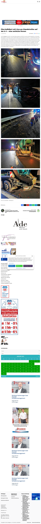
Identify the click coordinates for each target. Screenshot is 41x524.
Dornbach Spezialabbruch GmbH (6, 283)
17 (3, 368)
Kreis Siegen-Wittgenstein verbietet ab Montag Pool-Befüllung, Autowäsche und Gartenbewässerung (26, 503)
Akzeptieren (11, 265)
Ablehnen (18, 265)
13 (20, 366)
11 (9, 366)
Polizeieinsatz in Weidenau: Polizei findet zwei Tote (25, 507)
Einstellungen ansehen (28, 265)
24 (3, 371)
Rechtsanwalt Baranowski (5, 270)
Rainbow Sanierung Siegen (5, 281)
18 (9, 368)
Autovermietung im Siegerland (6, 274)
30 (37, 371)
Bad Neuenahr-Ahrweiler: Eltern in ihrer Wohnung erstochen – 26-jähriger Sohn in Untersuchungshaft (25, 510)
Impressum (13, 496)
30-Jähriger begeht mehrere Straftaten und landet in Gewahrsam (25, 519)
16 (37, 366)
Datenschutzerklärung (15, 498)
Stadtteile (21, 25)
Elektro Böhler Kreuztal (5, 268)
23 (37, 368)
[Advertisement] (20, 13)
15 (31, 366)
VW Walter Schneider (4, 265)
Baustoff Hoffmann (4, 271)
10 (3, 366)
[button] (32, 255)
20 (20, 368)
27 (20, 371)
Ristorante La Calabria (4, 280)
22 (31, 368)
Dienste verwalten (11, 263)
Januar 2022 (20, 356)
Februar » (37, 376)
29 (31, 371)
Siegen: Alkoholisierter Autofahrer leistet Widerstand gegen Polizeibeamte (25, 515)
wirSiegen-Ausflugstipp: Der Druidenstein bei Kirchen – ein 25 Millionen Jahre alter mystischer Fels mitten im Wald (26, 498)
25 (9, 371)
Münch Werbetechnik (4, 267)
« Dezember (4, 376)
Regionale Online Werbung (5, 277)
